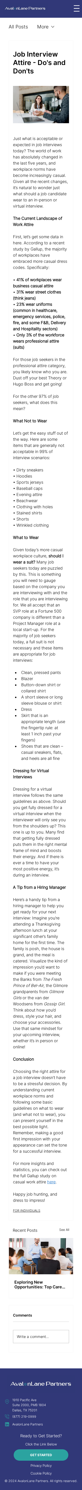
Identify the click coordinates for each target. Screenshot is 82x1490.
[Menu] (76, 8)
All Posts (18, 27)
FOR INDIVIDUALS (26, 1210)
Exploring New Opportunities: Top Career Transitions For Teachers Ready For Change (40, 1284)
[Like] (7, 1401)
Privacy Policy (41, 1465)
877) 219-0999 (24, 1416)
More (43, 27)
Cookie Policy (41, 1473)
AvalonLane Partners (27, 1424)
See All (64, 1230)
